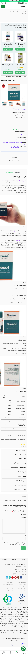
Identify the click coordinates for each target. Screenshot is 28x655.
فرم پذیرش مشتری (9, 582)
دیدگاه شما (23, 517)
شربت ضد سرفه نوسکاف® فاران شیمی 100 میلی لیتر (20, 66)
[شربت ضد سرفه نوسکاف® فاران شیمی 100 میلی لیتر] (20, 58)
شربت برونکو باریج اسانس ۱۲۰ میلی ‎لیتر (8, 43)
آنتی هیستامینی (18, 240)
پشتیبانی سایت (21, 644)
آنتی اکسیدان (19, 142)
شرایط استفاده (10, 586)
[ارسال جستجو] (3, 6)
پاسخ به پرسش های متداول (8, 584)
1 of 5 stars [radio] (19, 514)
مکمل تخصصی (10, 12)
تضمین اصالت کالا (22, 586)
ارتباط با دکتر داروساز (22, 582)
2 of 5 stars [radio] (18, 514)
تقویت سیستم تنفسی (10, 142)
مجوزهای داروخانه (22, 584)
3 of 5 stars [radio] (17, 514)
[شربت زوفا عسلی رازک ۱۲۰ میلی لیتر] (7, 58)
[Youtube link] (15, 577)
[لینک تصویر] (21, 599)
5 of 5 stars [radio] (15, 514)
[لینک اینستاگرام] (18, 577)
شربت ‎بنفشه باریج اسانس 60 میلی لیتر (20, 43)
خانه (25, 12)
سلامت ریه (24, 13)
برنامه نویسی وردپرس (12, 644)
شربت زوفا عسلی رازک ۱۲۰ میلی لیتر (7, 65)
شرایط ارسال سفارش (22, 588)
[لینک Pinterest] (12, 577)
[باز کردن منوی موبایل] (26, 3)
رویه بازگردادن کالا (10, 590)
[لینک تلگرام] (10, 161)
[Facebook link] (21, 577)
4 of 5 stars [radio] (16, 514)
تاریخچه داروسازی (10, 588)
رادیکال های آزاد (12, 232)
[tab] (17, 172)
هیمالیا (22, 135)
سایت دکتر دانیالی (14, 182)
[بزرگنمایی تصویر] (24, 98)
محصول (21, 180)
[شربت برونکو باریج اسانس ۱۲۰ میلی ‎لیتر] (7, 36)
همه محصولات (19, 12)
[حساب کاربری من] (5, 3)
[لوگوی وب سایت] (21, 3)
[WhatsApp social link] (12, 161)
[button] (20, 49)
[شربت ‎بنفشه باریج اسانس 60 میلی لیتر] (20, 36)
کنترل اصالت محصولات (21, 590)
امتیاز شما (23, 514)
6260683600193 (15, 146)
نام (25, 535)
